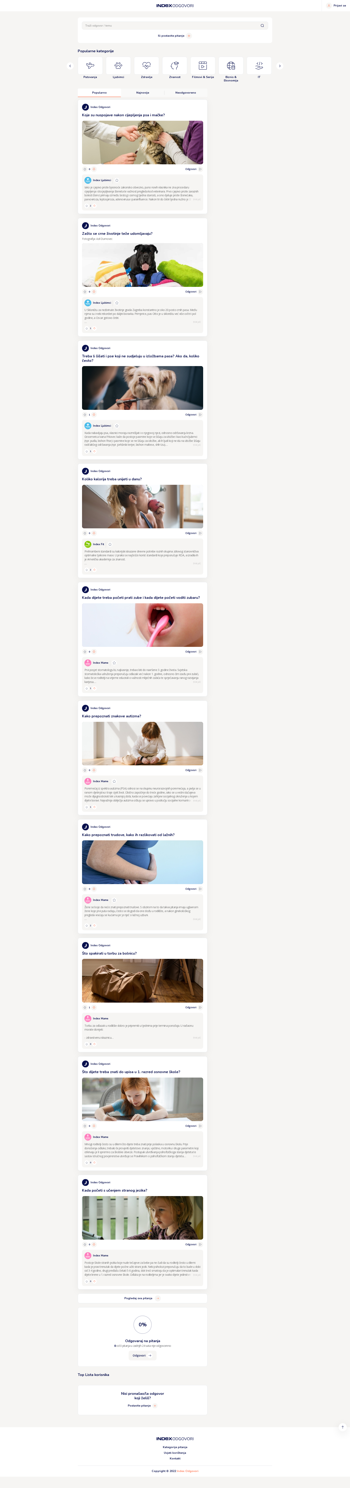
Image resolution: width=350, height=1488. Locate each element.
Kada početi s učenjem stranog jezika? (114, 1190)
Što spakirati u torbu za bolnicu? (109, 953)
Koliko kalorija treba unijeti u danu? (112, 479)
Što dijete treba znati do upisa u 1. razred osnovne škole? (131, 1071)
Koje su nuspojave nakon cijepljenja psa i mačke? (123, 115)
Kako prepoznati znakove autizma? (111, 716)
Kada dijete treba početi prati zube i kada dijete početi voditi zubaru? (141, 597)
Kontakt (175, 1458)
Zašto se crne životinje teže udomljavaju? (117, 233)
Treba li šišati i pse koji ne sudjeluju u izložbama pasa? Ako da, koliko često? (140, 358)
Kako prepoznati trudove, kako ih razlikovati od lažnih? (128, 834)
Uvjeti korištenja (175, 1453)
